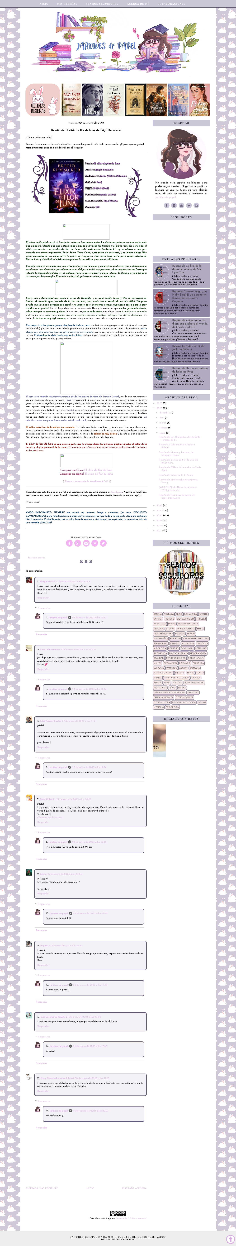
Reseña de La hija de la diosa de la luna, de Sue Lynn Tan (187, 269)
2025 (160, 403)
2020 (160, 515)
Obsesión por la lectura (49, 817)
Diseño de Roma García (118, 1239)
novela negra (198, 653)
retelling (200, 648)
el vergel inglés (163, 673)
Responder (43, 598)
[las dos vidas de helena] (92, 115)
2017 (159, 530)
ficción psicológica (184, 702)
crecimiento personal (196, 639)
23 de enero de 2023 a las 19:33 (89, 617)
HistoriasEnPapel (194, 683)
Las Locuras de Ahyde (53, 1017)
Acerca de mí (138, 4)
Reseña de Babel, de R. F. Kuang (176, 475)
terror (191, 634)
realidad (159, 658)
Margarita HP (47, 581)
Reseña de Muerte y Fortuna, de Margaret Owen (176, 454)
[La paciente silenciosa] (71, 115)
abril (162, 418)
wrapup (158, 619)
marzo (163, 423)
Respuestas (44, 608)
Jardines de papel (58, 617)
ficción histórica (188, 624)
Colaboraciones (171, 4)
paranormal (161, 644)
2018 (159, 525)
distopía (158, 629)
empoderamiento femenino (169, 693)
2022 (160, 505)
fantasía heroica (163, 697)
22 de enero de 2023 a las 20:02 (73, 799)
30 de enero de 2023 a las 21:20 (92, 1078)
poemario (184, 663)
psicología (172, 707)
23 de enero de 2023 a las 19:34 (89, 689)
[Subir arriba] (230, 1240)
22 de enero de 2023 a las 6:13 (78, 721)
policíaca (198, 663)
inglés (190, 673)
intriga (202, 702)
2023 (160, 408)
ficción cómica (184, 697)
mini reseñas (161, 639)
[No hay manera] (199, 115)
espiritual (193, 693)
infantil (179, 673)
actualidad (170, 663)
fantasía (32, 558)
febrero (163, 428)
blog (179, 614)
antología (188, 644)
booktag (175, 639)
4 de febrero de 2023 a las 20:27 (90, 1111)
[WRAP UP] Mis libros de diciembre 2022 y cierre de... (178, 489)
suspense (159, 668)
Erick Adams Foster (50, 721)
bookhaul (187, 648)
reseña (41, 558)
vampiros (171, 668)
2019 (159, 520)
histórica (202, 644)
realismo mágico (176, 658)
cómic (172, 688)
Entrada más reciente (42, 1188)
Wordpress (116, 492)
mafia (167, 683)
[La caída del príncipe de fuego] (156, 115)
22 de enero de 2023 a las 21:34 (65, 874)
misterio (169, 619)
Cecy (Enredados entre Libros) (57, 1078)
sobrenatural (196, 658)
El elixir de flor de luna (98, 470)
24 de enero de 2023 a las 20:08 (83, 1017)
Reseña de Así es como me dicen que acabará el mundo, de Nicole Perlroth (190, 324)
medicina (159, 707)
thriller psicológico (176, 678)
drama (172, 624)
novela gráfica (186, 629)
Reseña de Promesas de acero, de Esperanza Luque (177, 496)
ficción (170, 629)
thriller (201, 619)
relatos (180, 634)
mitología (160, 648)
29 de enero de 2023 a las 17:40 (90, 1046)
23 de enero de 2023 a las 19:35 (89, 842)
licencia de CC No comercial (131, 1218)
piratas (158, 678)
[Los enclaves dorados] (135, 115)
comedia (195, 668)
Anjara (44, 945)
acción (183, 668)
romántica (190, 614)
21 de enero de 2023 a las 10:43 (73, 581)
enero (162, 433)
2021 (159, 510)
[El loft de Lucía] (113, 115)
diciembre (164, 413)
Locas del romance (50, 649)
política (177, 683)
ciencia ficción (185, 619)
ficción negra (162, 702)
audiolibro (160, 688)
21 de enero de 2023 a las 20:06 (78, 649)
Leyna (43, 874)
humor (158, 683)
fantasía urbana (178, 653)
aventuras (160, 624)
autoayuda (160, 653)
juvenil (203, 614)
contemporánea (163, 634)
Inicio (44, 4)
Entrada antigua (134, 1188)
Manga (157, 663)
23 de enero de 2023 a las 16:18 (65, 945)
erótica (195, 678)
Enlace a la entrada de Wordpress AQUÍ (86, 481)
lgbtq (200, 673)
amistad (174, 644)
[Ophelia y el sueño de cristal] (178, 115)
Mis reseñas (67, 4)
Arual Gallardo (47, 799)
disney (182, 688)
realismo (173, 648)
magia (200, 629)
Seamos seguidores (102, 4)
